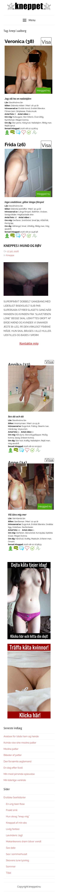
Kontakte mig (29, 343)
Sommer (11, 866)
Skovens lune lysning (17, 860)
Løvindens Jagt (14, 835)
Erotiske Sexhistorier (15, 797)
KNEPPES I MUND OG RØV (22, 246)
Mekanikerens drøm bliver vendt (23, 841)
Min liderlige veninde (15, 780)
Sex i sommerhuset (16, 854)
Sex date (10, 847)
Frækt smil (11, 810)
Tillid (8, 872)
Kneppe (10, 255)
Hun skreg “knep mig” (17, 816)
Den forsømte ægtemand (17, 761)
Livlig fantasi (12, 829)
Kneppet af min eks (16, 822)
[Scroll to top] (53, 889)
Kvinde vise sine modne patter (20, 742)
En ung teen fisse (15, 804)
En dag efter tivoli (13, 767)
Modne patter (11, 749)
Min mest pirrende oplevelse (19, 774)
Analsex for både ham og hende (21, 736)
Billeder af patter (13, 755)
